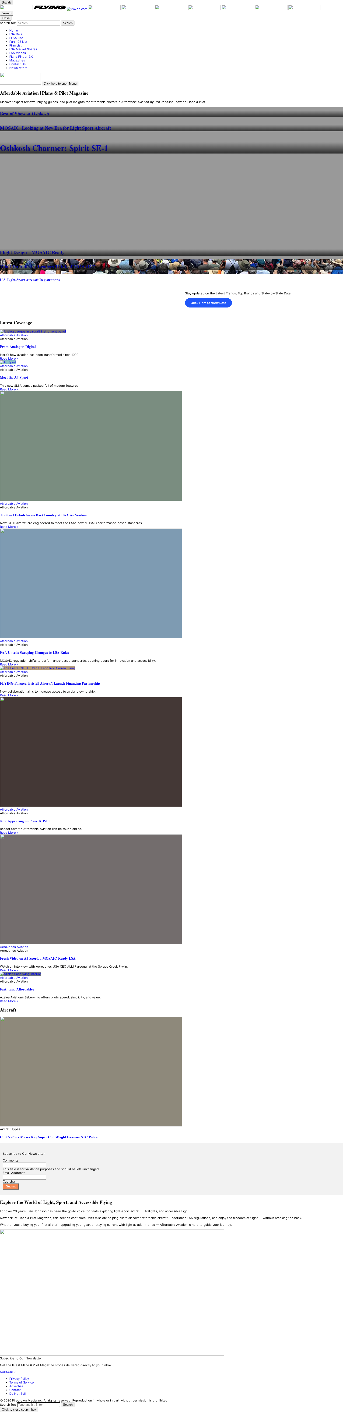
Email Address (14, 1173)
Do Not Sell (17, 1393)
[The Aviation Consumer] (205, 9)
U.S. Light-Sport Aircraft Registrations (30, 279)
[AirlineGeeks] (105, 9)
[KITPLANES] (171, 9)
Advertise (16, 1386)
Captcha (9, 1181)
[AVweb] (77, 9)
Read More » (9, 358)
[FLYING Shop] (304, 9)
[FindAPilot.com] (271, 9)
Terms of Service (21, 1382)
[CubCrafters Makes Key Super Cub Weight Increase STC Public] (171, 1072)
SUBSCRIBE (8, 1372)
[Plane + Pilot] (16, 9)
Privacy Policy (19, 1378)
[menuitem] (176, 30)
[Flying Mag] (50, 9)
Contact (15, 1390)
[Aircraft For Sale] (138, 9)
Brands (6, 2)
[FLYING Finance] (238, 9)
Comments (10, 1160)
